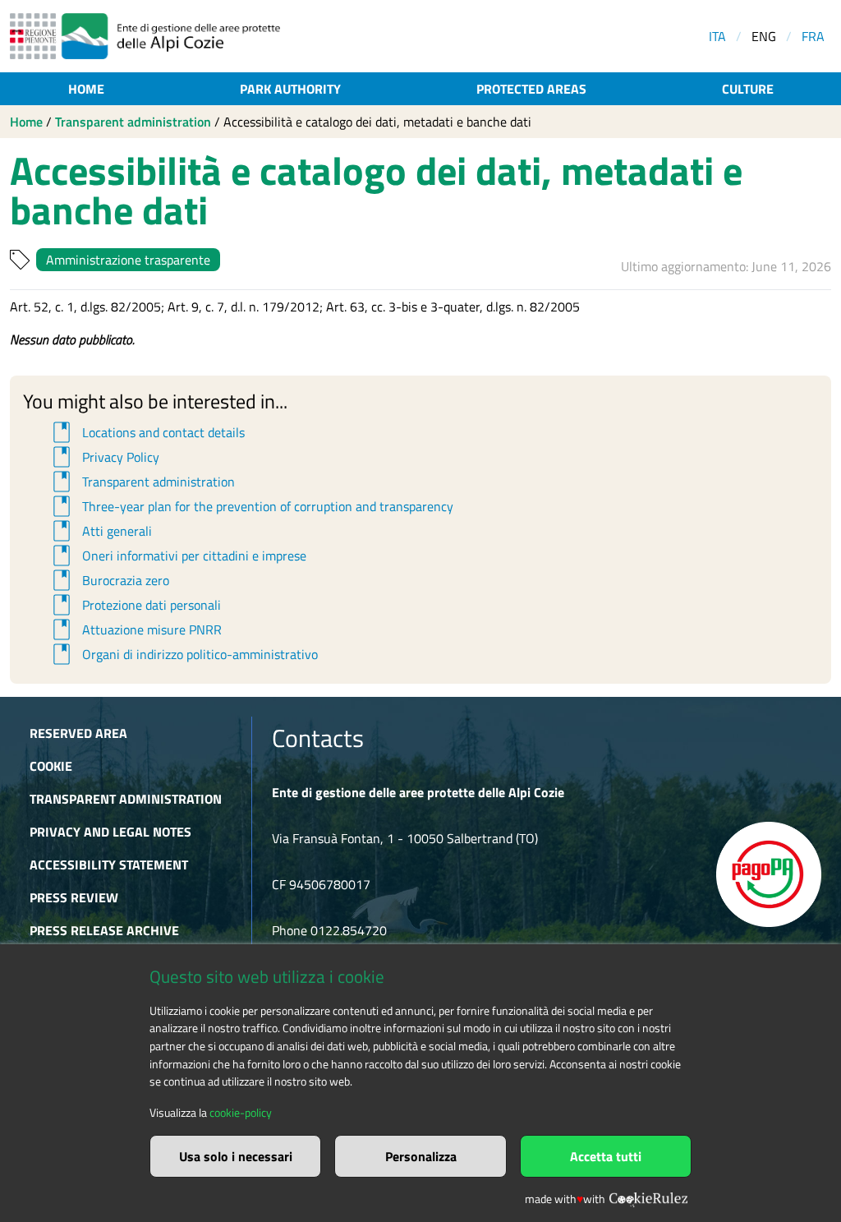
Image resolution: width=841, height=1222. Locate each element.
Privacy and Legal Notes (110, 832)
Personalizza (421, 1156)
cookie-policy (240, 1113)
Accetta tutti (605, 1156)
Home (86, 89)
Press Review (74, 897)
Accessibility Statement (109, 864)
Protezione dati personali (134, 605)
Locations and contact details (146, 432)
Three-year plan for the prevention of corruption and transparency (250, 506)
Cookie (51, 766)
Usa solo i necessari (235, 1156)
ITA (717, 36)
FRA (813, 36)
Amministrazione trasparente (128, 260)
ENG (763, 36)
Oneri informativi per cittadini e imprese (177, 555)
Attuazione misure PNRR (135, 629)
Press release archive (104, 930)
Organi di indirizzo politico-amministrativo (183, 654)
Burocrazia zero (108, 580)
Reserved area (78, 733)
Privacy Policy (103, 457)
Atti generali (100, 531)
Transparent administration (133, 121)
